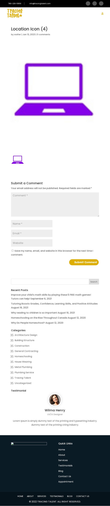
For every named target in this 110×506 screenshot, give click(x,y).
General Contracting (26, 351)
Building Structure (24, 340)
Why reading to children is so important (34, 312)
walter (17, 34)
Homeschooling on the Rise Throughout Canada (39, 317)
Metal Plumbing (23, 367)
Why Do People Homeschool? (28, 322)
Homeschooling (23, 356)
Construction (22, 345)
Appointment (65, 481)
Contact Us (64, 476)
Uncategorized (23, 383)
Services (63, 460)
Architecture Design (26, 335)
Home (61, 449)
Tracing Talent (23, 377)
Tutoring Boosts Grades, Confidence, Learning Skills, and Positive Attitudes (54, 303)
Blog (60, 471)
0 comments (43, 34)
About (61, 455)
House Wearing (23, 361)
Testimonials (65, 465)
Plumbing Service (24, 372)
